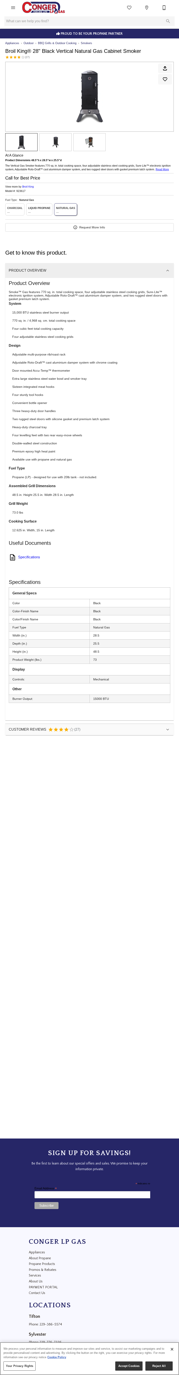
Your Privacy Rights (19, 1366)
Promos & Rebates (42, 1270)
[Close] (172, 1349)
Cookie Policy (56, 1357)
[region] (89, 1358)
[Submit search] (168, 21)
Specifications (29, 557)
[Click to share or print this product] (165, 68)
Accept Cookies (129, 1366)
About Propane (40, 1258)
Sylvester (37, 1334)
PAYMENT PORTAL (43, 1287)
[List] (129, 7)
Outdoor (29, 43)
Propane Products (42, 1264)
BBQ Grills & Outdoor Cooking (57, 43)
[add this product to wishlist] (165, 79)
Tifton (34, 1316)
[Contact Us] (164, 7)
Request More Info (92, 227)
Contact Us (37, 1293)
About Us (36, 1281)
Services (35, 1275)
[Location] (146, 7)
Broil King (28, 186)
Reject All (158, 1366)
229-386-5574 (51, 1324)
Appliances (12, 43)
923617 (21, 191)
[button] (13, 7)
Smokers (86, 43)
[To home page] (43, 7)
